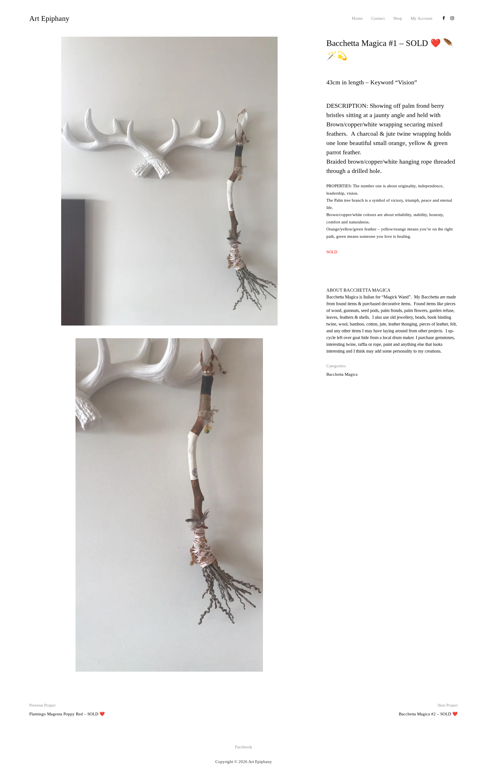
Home (357, 18)
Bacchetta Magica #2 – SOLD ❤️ (428, 709)
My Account (421, 18)
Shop (397, 18)
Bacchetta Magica (342, 374)
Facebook (243, 747)
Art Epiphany (49, 18)
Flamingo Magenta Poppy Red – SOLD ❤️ (67, 709)
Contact (378, 18)
